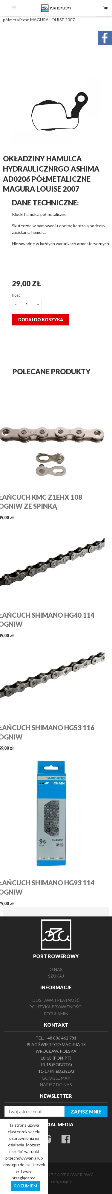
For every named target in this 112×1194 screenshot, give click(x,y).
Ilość (16, 295)
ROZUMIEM (25, 1185)
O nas (56, 969)
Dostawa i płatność (56, 1000)
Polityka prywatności (56, 1006)
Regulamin (56, 1013)
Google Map (56, 1078)
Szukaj (56, 975)
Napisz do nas (56, 1084)
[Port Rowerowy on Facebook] (65, 1140)
